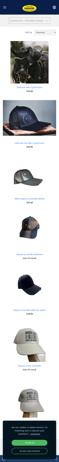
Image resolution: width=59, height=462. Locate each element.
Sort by (28, 32)
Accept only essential (30, 451)
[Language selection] (54, 7)
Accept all (29, 442)
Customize (35, 434)
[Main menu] (5, 7)
